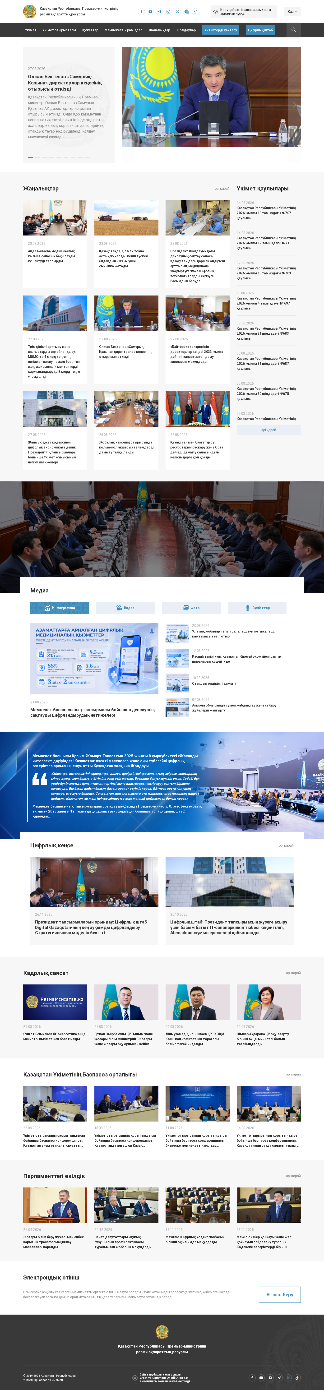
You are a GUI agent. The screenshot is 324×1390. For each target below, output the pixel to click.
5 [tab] (58, 157)
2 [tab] (37, 157)
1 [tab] (30, 157)
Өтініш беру (279, 1295)
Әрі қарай (222, 188)
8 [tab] (80, 157)
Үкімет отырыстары (59, 30)
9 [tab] (87, 157)
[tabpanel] (69, 105)
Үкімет (30, 30)
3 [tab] (44, 157)
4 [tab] (51, 157)
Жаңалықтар (159, 30)
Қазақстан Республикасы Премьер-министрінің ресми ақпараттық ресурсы (162, 1349)
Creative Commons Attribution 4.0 (164, 1378)
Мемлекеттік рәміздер (123, 30)
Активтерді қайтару (220, 30)
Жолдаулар (186, 30)
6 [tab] (66, 157)
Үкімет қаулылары (263, 188)
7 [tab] (73, 157)
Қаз (291, 12)
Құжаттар (90, 30)
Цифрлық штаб (260, 30)
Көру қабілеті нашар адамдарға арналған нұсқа (245, 11)
